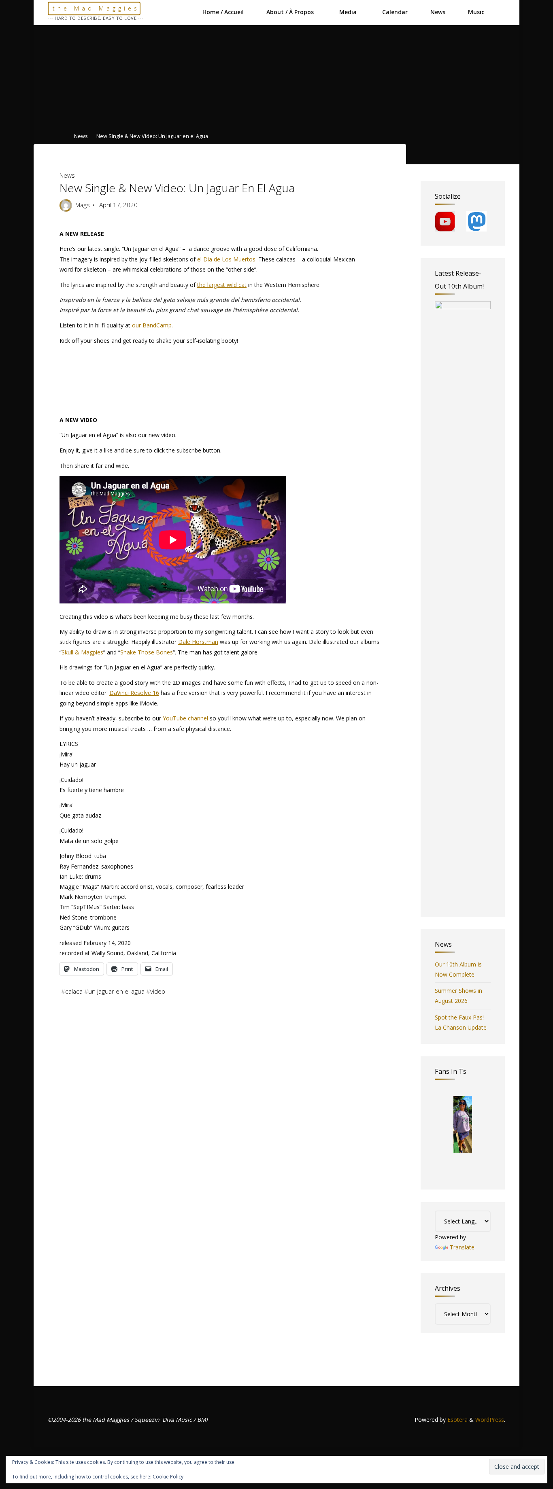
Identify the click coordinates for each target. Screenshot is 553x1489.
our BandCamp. (151, 325)
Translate (462, 1247)
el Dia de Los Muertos (226, 259)
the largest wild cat (222, 284)
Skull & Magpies (82, 652)
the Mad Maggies (96, 8)
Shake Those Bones (146, 652)
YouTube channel (185, 718)
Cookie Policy (168, 1476)
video (157, 991)
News (81, 136)
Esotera (457, 1419)
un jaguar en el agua (116, 991)
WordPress (489, 1419)
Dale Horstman (198, 642)
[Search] (500, 12)
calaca (74, 991)
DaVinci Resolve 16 (134, 693)
